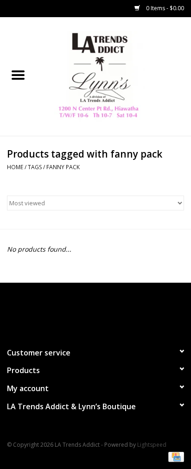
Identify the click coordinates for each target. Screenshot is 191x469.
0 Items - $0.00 (164, 8)
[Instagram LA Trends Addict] (103, 311)
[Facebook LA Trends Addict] (87, 311)
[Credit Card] (174, 456)
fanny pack (63, 167)
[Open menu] (18, 74)
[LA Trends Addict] (113, 75)
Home (15, 167)
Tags (35, 167)
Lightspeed (151, 445)
